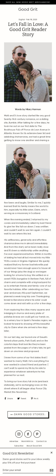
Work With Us (27, 441)
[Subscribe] (51, 470)
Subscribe (18, 446)
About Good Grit (34, 446)
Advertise (14, 441)
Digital (22, 19)
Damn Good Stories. (29, 414)
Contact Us (41, 441)
